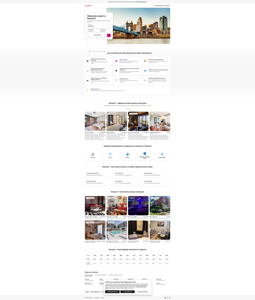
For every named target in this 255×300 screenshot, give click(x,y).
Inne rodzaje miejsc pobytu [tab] (100, 275)
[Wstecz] (125, 109)
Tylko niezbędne (127, 291)
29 (102, 51)
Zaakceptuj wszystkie (112, 291)
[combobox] (99, 26)
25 (91, 51)
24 (89, 51)
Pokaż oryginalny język (141, 1)
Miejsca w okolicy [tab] (89, 275)
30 (104, 51)
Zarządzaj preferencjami (142, 291)
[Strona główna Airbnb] (88, 5)
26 (94, 51)
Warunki (102, 297)
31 (89, 54)
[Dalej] (130, 109)
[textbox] (93, 31)
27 (97, 51)
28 (99, 51)
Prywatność (96, 297)
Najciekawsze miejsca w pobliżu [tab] (116, 275)
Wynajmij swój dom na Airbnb (162, 5)
